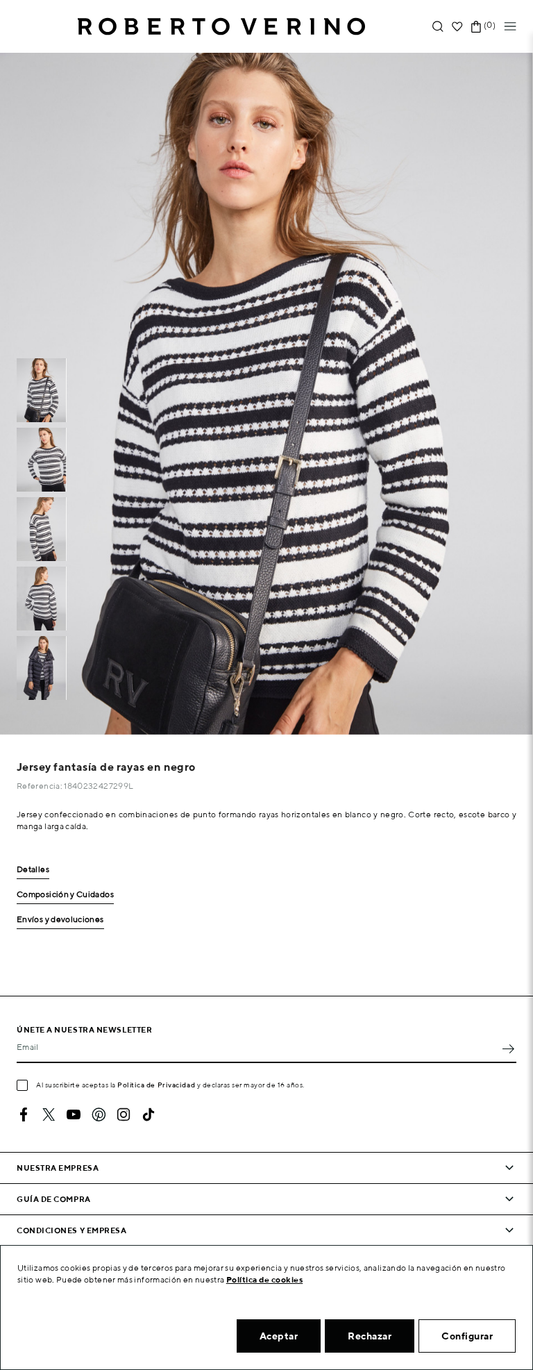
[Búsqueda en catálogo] (437, 27)
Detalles (33, 869)
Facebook (24, 1114)
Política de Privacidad (156, 1084)
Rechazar (369, 1336)
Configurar (467, 1336)
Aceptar (279, 1336)
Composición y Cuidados (65, 894)
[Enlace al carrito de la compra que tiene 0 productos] (476, 27)
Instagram (123, 1114)
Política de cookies (264, 1279)
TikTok (148, 1114)
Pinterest (98, 1114)
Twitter (49, 1114)
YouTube (74, 1114)
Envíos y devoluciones (60, 919)
